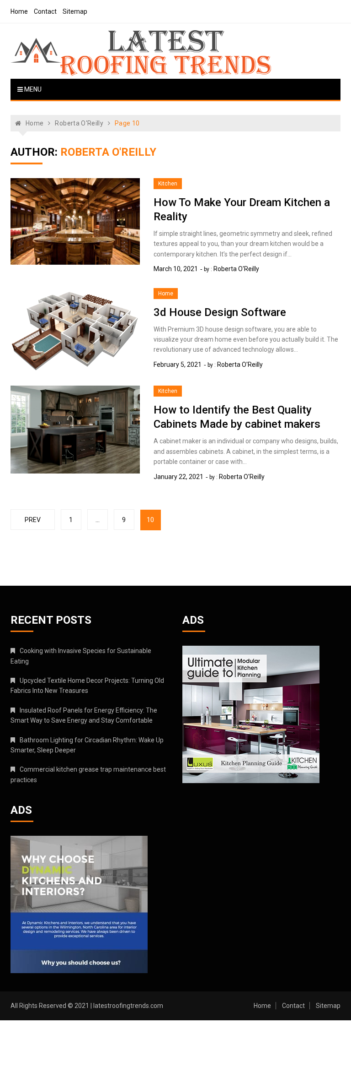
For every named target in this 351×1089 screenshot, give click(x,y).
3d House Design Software (220, 312)
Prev (33, 519)
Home (19, 11)
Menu (32, 89)
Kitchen (167, 183)
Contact (45, 11)
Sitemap (75, 11)
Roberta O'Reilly (236, 268)
